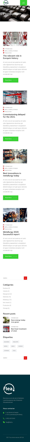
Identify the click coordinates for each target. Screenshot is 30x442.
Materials (5, 297)
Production (8, 53)
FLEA (22, 437)
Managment (6, 294)
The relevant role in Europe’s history (12, 56)
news (13, 346)
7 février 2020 (8, 48)
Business (5, 288)
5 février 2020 (14, 318)
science (10, 50)
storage (15, 50)
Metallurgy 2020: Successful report (11, 233)
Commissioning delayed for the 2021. (14, 115)
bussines (6, 341)
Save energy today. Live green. (18, 321)
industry (15, 341)
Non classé (6, 302)
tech (14, 350)
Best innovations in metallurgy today (12, 174)
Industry (5, 291)
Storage (5, 308)
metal (6, 50)
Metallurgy (6, 299)
